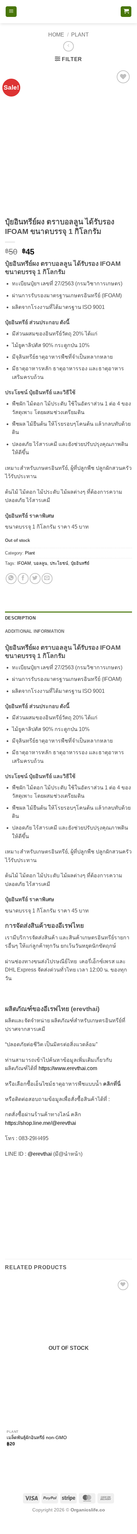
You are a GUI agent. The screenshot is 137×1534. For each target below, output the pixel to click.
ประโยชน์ (59, 563)
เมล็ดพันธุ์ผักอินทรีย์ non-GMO (37, 1437)
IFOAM (24, 563)
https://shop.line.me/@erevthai (40, 1123)
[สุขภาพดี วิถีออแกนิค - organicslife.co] (68, 11)
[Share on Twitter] (35, 578)
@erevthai (40, 1154)
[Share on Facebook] (23, 578)
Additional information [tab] (35, 631)
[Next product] (68, 46)
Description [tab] (20, 618)
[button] (11, 11)
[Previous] (11, 201)
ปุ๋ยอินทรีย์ (80, 563)
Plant (80, 34)
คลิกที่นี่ (112, 1084)
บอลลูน (40, 563)
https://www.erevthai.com (68, 1068)
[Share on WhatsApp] (11, 578)
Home (56, 34)
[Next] (29, 201)
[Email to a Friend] (47, 578)
